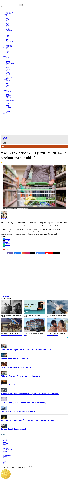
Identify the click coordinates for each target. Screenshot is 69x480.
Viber (6, 242)
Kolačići (5, 456)
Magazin (5, 79)
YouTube (50, 253)
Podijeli (3, 236)
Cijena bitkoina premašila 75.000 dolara (16, 367)
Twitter (4, 461)
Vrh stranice (4, 437)
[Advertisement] (34, 124)
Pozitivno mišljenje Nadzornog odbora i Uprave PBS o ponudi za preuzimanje (30, 394)
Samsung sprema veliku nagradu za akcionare (18, 411)
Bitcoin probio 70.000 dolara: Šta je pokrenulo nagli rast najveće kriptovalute (30, 420)
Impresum (5, 457)
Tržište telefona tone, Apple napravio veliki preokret (20, 376)
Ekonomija (5, 47)
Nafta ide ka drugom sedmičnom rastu (15, 358)
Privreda (5, 139)
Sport (4, 31)
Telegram (7, 243)
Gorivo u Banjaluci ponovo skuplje (14, 429)
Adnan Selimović (4, 218)
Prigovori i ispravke (5, 296)
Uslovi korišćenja (7, 455)
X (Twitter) (7, 240)
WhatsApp (7, 245)
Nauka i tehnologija (7, 98)
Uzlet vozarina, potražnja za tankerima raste (17, 385)
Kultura (4, 56)
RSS (4, 462)
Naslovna (5, 8)
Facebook (7, 239)
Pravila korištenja (7, 454)
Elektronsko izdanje (7, 463)
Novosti (5, 14)
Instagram (27, 253)
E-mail (6, 249)
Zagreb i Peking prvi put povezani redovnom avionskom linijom (25, 403)
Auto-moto (5, 90)
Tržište (4, 141)
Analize (5, 142)
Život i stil (5, 66)
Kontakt (5, 451)
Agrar (4, 143)
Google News (41, 253)
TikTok (57, 253)
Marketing (5, 452)
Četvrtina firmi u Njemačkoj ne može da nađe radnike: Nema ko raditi (27, 350)
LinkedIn (7, 246)
